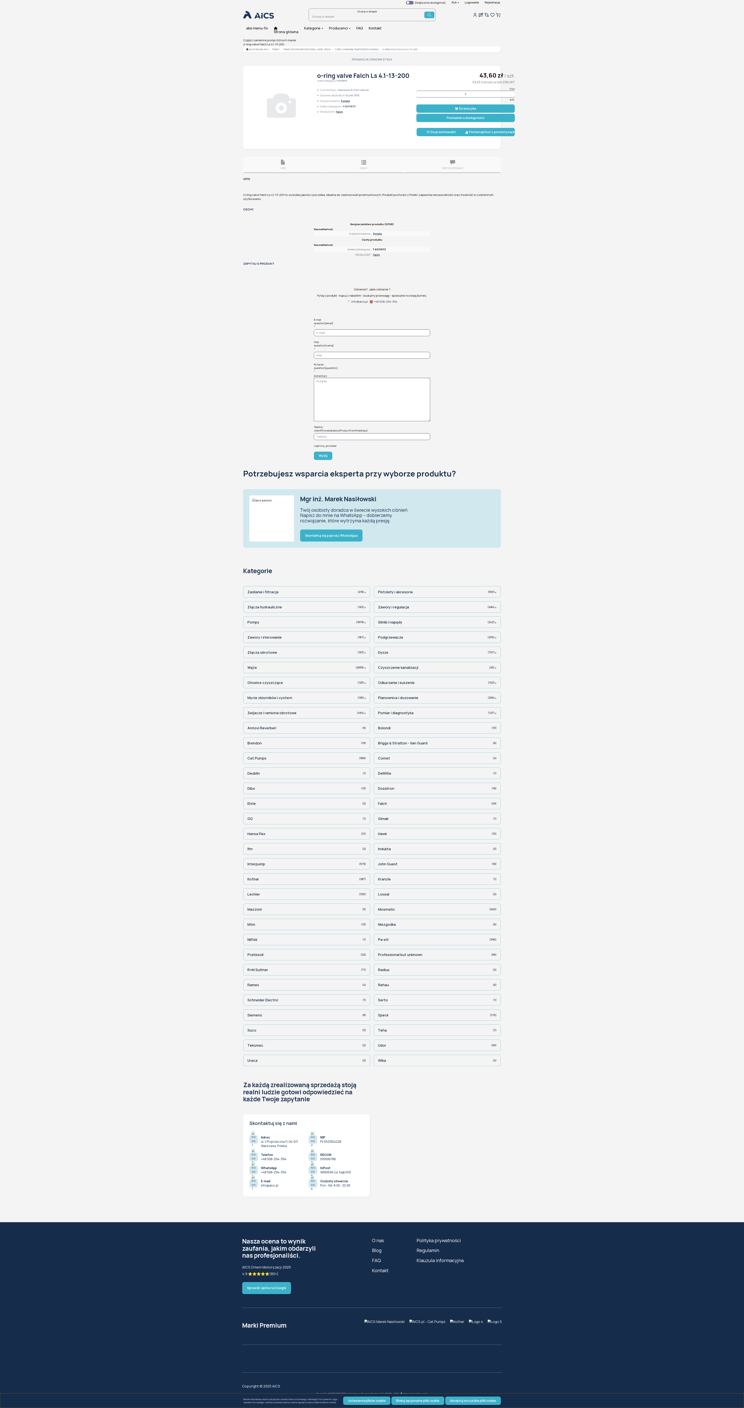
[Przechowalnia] (492, 15)
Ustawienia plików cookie (367, 1401)
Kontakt (380, 1270)
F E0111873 (342, 80)
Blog (377, 1250)
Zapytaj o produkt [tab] (452, 168)
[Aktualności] (480, 15)
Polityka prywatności (439, 1240)
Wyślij (323, 456)
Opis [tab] (283, 168)
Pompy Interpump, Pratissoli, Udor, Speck (307, 49)
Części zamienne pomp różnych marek (357, 49)
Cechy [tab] (363, 168)
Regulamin (428, 1250)
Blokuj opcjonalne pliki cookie (417, 1401)
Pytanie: (326, 366)
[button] (455, 2)
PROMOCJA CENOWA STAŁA (372, 59)
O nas (378, 1240)
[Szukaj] (429, 15)
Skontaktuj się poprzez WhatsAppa (331, 535)
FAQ (376, 1260)
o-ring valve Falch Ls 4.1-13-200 (400, 49)
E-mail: (323, 321)
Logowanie (472, 2)
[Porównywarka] (486, 15)
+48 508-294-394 (385, 302)
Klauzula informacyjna (440, 1260)
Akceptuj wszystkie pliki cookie (473, 1401)
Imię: (324, 343)
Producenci (339, 28)
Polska (345, 101)
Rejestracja (492, 2)
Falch (339, 112)
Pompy (276, 49)
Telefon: (341, 428)
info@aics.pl (359, 302)
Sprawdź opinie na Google (266, 1288)
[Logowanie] (475, 15)
